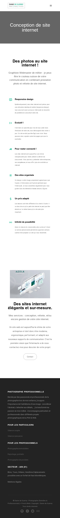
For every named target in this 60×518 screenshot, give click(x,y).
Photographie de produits (18, 460)
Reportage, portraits (16, 454)
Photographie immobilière (18, 449)
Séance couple (14, 430)
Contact (30, 356)
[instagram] (22, 512)
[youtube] (32, 512)
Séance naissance (15, 436)
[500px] (38, 512)
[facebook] (27, 512)
